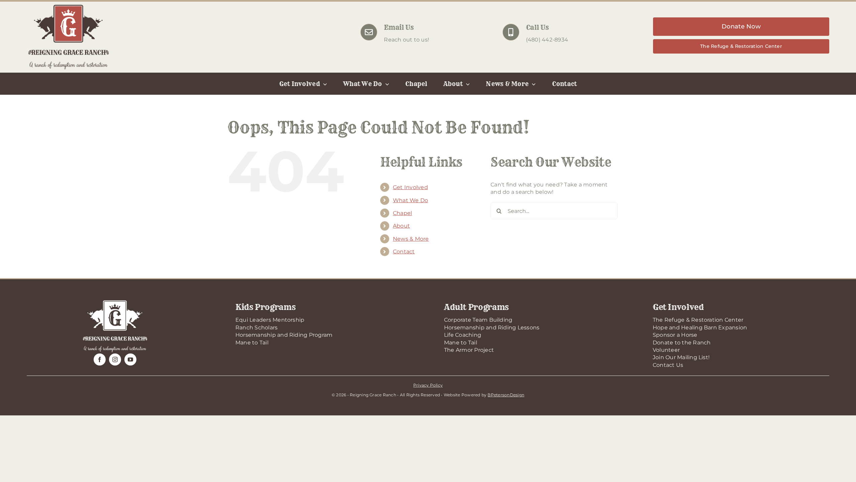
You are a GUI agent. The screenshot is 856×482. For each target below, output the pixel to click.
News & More (411, 239)
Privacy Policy (428, 385)
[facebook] (100, 359)
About (401, 226)
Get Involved (410, 187)
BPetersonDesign (506, 394)
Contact (404, 251)
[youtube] (130, 359)
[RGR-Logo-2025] (68, 6)
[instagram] (115, 359)
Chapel (402, 213)
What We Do (410, 200)
